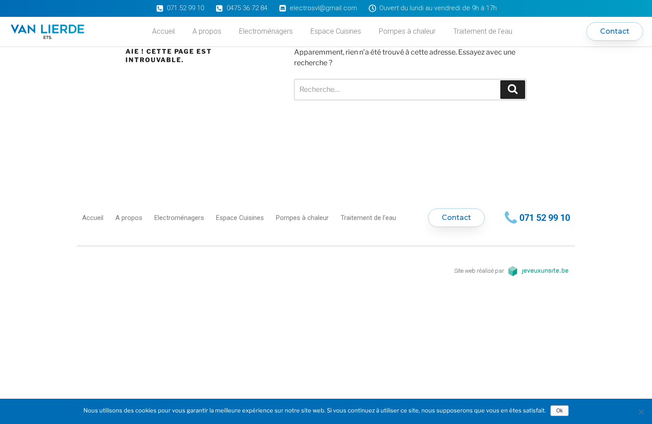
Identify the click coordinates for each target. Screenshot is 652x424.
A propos (206, 31)
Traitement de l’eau (482, 31)
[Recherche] (512, 89)
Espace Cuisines (335, 31)
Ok (559, 411)
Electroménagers (266, 31)
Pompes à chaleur (407, 31)
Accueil (163, 31)
